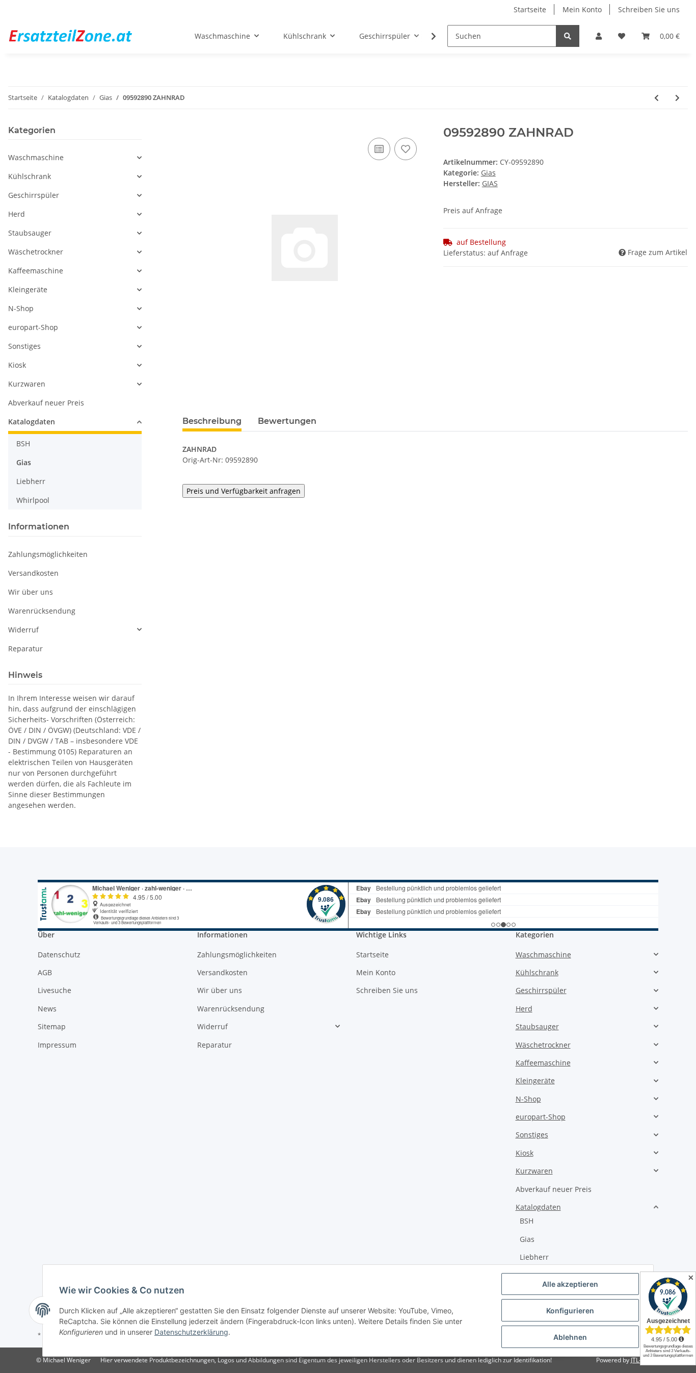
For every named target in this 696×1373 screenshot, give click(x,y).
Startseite (530, 9)
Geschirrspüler (33, 195)
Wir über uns (30, 592)
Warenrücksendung (41, 611)
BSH (23, 443)
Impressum (57, 1045)
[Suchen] (567, 36)
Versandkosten (33, 573)
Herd (16, 214)
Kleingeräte (27, 289)
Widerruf (23, 629)
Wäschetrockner (35, 252)
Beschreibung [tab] (212, 421)
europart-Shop (33, 327)
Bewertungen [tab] (287, 421)
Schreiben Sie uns (649, 9)
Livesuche (54, 990)
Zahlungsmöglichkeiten (48, 554)
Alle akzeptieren (570, 1284)
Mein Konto (582, 9)
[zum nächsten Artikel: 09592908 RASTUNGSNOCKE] (677, 98)
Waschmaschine (36, 157)
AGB (45, 972)
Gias (488, 172)
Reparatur (25, 648)
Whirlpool (32, 500)
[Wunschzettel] (621, 36)
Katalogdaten (31, 421)
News (47, 1008)
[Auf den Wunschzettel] (405, 149)
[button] (598, 36)
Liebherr (30, 481)
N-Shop (21, 308)
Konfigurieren (570, 1310)
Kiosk (17, 365)
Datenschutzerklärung (191, 1332)
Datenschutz (59, 954)
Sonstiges (24, 346)
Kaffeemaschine (35, 270)
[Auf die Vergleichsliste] (379, 149)
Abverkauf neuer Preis (46, 403)
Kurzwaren (26, 384)
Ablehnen (570, 1337)
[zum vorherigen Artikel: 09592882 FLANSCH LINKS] (656, 98)
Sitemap (52, 1026)
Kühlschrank (29, 176)
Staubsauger (29, 233)
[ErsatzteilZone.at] (83, 36)
